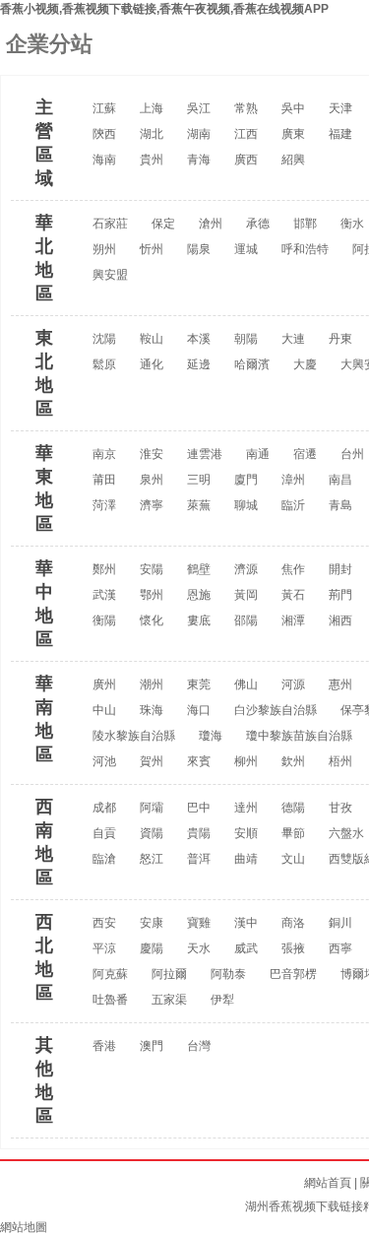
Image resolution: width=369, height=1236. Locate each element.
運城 (246, 249)
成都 (104, 807)
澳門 (151, 1046)
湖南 (199, 134)
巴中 (199, 807)
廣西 (246, 159)
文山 (293, 859)
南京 (104, 454)
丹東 (340, 339)
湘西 (340, 620)
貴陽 (199, 833)
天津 (340, 108)
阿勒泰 (228, 974)
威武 (246, 948)
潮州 (151, 684)
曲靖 (246, 859)
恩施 (199, 595)
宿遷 (305, 454)
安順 (246, 833)
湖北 (151, 134)
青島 (340, 505)
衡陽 (104, 620)
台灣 (199, 1046)
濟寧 (151, 505)
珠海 (151, 710)
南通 (258, 454)
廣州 (104, 684)
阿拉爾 (169, 974)
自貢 (104, 833)
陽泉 (199, 249)
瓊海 (210, 736)
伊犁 (222, 1000)
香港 (104, 1046)
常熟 (246, 108)
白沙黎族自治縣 (275, 710)
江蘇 (104, 108)
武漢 (104, 595)
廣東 (293, 134)
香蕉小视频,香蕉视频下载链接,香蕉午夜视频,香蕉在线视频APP (164, 9)
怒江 (151, 859)
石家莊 (110, 223)
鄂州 (151, 595)
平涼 (104, 948)
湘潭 (293, 620)
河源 (293, 684)
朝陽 (246, 339)
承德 (258, 223)
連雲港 (204, 454)
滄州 (210, 223)
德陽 (293, 807)
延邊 (199, 364)
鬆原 (104, 364)
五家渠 (169, 1000)
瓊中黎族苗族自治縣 (299, 736)
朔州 (104, 249)
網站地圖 (23, 1227)
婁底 (199, 620)
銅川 (340, 923)
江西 (246, 134)
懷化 (151, 620)
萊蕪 (199, 505)
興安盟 (110, 275)
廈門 (246, 480)
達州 (246, 807)
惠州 (340, 684)
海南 (104, 159)
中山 (104, 710)
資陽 (151, 833)
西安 (104, 923)
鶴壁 (199, 569)
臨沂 (293, 505)
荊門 (340, 595)
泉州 (151, 480)
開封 (340, 569)
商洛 (293, 923)
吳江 (199, 108)
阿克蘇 (110, 974)
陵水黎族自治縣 (133, 736)
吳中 (293, 108)
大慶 (305, 364)
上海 (151, 108)
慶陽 (151, 948)
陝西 (104, 134)
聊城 (246, 505)
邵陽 (246, 620)
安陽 (151, 569)
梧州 (340, 761)
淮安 (151, 454)
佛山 (246, 684)
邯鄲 (305, 223)
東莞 (199, 684)
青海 (199, 159)
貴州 (151, 159)
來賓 (199, 761)
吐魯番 (110, 1000)
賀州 (151, 761)
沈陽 (104, 339)
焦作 (293, 569)
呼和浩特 (305, 249)
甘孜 (340, 807)
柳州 (246, 761)
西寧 (340, 948)
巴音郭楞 (293, 974)
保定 (163, 223)
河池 (104, 761)
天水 (199, 948)
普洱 (199, 859)
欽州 (293, 761)
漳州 (293, 480)
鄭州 (104, 569)
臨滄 (104, 859)
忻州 (151, 249)
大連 (293, 339)
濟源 (246, 569)
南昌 (340, 480)
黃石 (293, 595)
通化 (151, 364)
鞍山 (151, 339)
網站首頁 (327, 1183)
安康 (151, 923)
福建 (340, 134)
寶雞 (199, 923)
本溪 (199, 339)
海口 (199, 710)
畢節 (293, 833)
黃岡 (246, 595)
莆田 (104, 480)
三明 (199, 480)
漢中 (246, 923)
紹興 (293, 159)
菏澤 (104, 505)
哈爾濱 (252, 364)
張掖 (293, 948)
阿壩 (151, 807)
